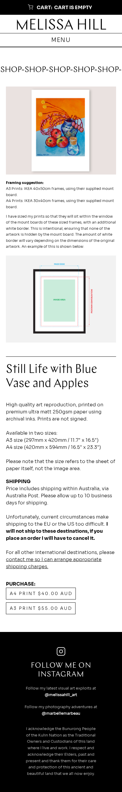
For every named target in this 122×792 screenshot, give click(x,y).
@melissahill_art (61, 694)
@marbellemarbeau (61, 713)
